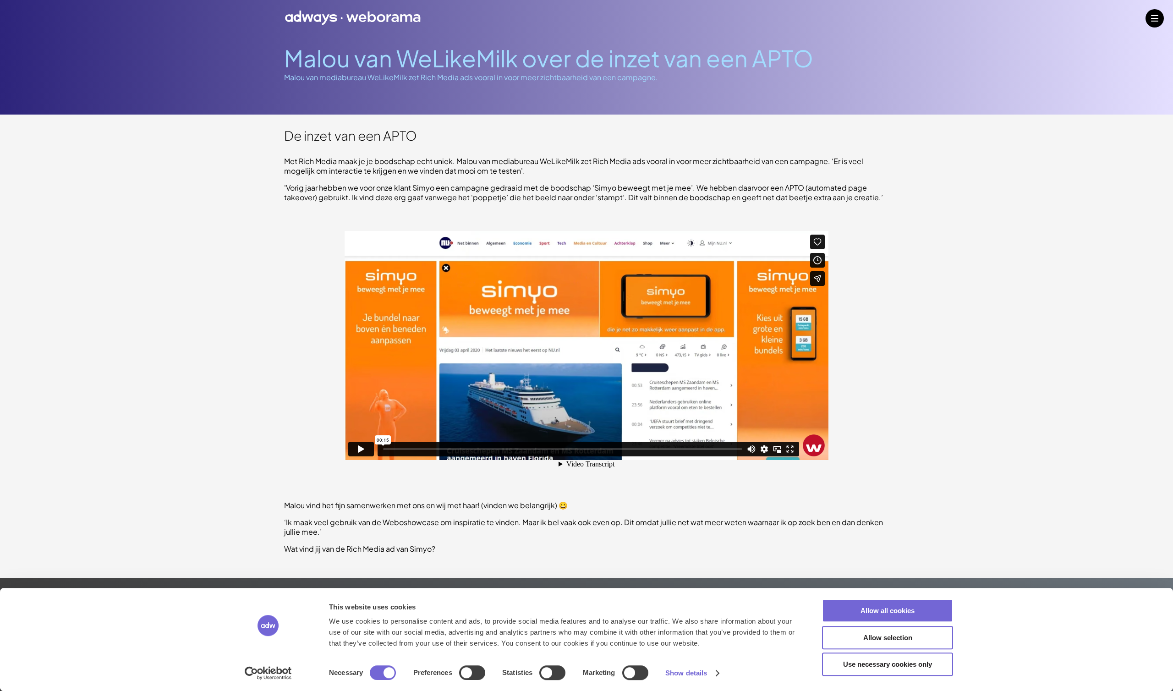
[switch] (472, 672)
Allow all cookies (888, 610)
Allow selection (887, 638)
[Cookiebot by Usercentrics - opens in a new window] (268, 673)
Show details (686, 673)
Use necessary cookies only (887, 664)
